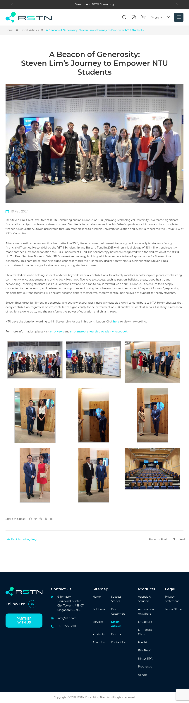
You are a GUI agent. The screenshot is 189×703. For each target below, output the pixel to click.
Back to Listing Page (24, 539)
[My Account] (134, 17)
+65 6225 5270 (66, 626)
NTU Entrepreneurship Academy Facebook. (99, 331)
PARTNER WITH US (24, 620)
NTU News (57, 331)
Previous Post (158, 539)
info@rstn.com (67, 618)
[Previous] (12, 4)
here (116, 321)
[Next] (177, 4)
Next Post (179, 539)
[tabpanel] (94, 4)
